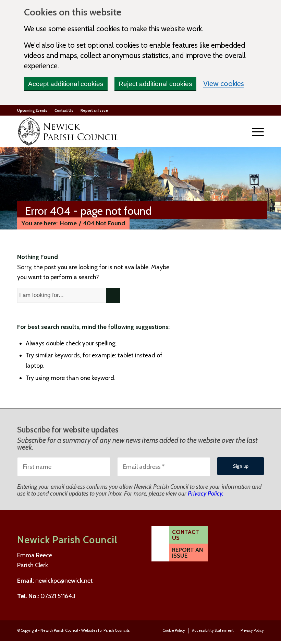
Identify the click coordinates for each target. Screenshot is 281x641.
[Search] (238, 131)
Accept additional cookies (65, 83)
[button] (254, 131)
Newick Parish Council (59, 630)
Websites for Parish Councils (105, 630)
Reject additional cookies (155, 83)
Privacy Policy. (205, 493)
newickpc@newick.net (64, 580)
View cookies (223, 83)
